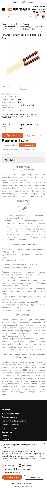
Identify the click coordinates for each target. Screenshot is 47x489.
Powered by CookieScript (23, 486)
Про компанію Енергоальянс (14, 421)
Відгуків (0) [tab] (9, 160)
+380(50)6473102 (38, 9)
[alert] (23, 465)
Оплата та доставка (10, 425)
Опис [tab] (7, 154)
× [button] (44, 443)
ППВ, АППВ (39, 27)
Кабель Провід (22, 24)
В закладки (36, 136)
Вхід (15, 2)
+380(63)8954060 (38, 12)
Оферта (5, 439)
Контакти (6, 410)
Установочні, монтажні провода (18, 27)
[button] (23, 483)
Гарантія (5, 436)
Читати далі (11, 461)
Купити (14, 136)
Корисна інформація (10, 413)
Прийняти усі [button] (12, 477)
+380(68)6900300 (38, 7)
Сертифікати (7, 432)
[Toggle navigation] (3, 9)
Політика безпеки (9, 428)
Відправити (28, 145)
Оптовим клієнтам (9, 417)
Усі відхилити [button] (34, 477)
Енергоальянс (7, 24)
